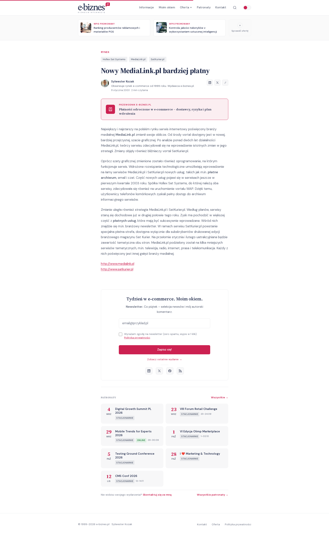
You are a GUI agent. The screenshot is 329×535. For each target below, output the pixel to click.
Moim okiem (167, 7)
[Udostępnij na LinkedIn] (210, 83)
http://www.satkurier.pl (117, 269)
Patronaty (204, 7)
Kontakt (220, 7)
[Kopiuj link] (225, 83)
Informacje (146, 7)
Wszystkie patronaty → (212, 494)
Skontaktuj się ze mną (157, 494)
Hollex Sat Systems (114, 59)
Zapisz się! (164, 349)
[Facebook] (169, 370)
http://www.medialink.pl (117, 264)
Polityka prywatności (137, 337)
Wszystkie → (219, 397)
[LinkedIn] (149, 370)
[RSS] (180, 370)
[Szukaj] (234, 7)
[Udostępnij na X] (217, 83)
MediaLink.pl (138, 59)
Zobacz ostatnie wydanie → (164, 359)
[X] (159, 370)
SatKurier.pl (157, 59)
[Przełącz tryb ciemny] (247, 7)
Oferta (186, 7)
